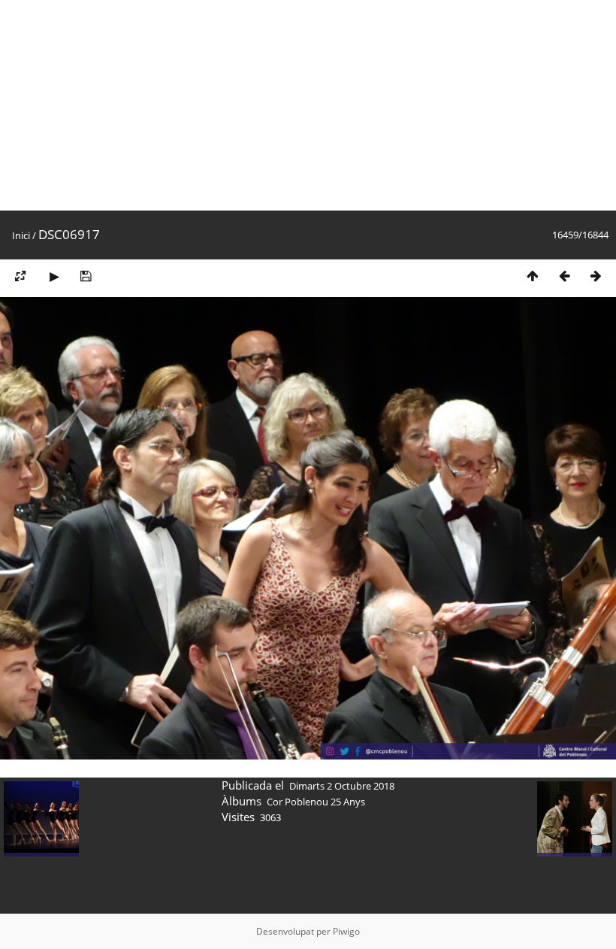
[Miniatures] (532, 275)
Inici (21, 235)
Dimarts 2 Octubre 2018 (341, 786)
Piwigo (346, 931)
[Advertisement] (308, 105)
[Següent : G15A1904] (595, 275)
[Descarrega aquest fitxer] (85, 275)
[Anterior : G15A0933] (564, 275)
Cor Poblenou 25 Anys (316, 801)
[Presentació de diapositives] (54, 275)
